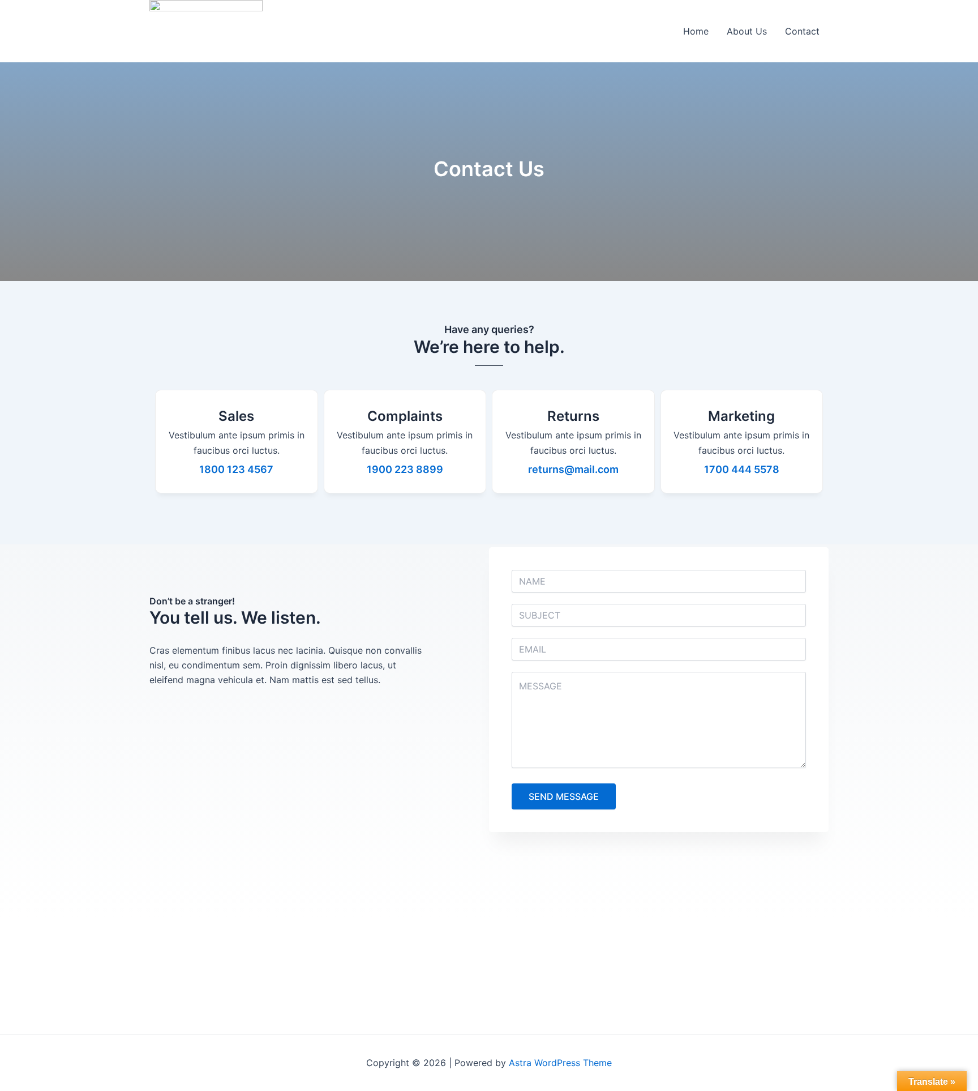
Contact (802, 31)
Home (696, 31)
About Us (747, 31)
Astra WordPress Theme (560, 1062)
